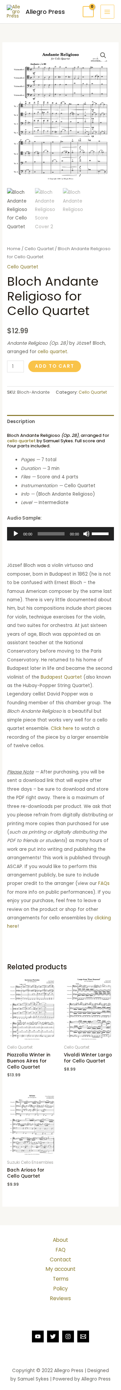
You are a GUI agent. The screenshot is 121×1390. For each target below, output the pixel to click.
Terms (61, 1278)
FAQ (61, 1249)
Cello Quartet (39, 249)
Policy (60, 1288)
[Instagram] (68, 1336)
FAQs (104, 883)
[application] (60, 534)
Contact (60, 1259)
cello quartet (52, 351)
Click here (62, 728)
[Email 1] (83, 1336)
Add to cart (54, 366)
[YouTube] (38, 1336)
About (60, 1239)
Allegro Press (45, 11)
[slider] (101, 533)
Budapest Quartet (61, 677)
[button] (103, 55)
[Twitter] (53, 1336)
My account (61, 1269)
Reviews (60, 1298)
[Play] (15, 533)
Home (14, 249)
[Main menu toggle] (107, 12)
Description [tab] (21, 421)
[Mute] (86, 533)
